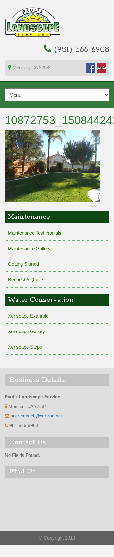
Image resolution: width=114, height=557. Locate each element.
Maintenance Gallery (29, 248)
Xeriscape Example (28, 316)
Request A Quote (25, 279)
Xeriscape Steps (25, 347)
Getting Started (23, 264)
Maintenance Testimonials (34, 233)
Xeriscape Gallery (26, 331)
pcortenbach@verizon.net (36, 416)
